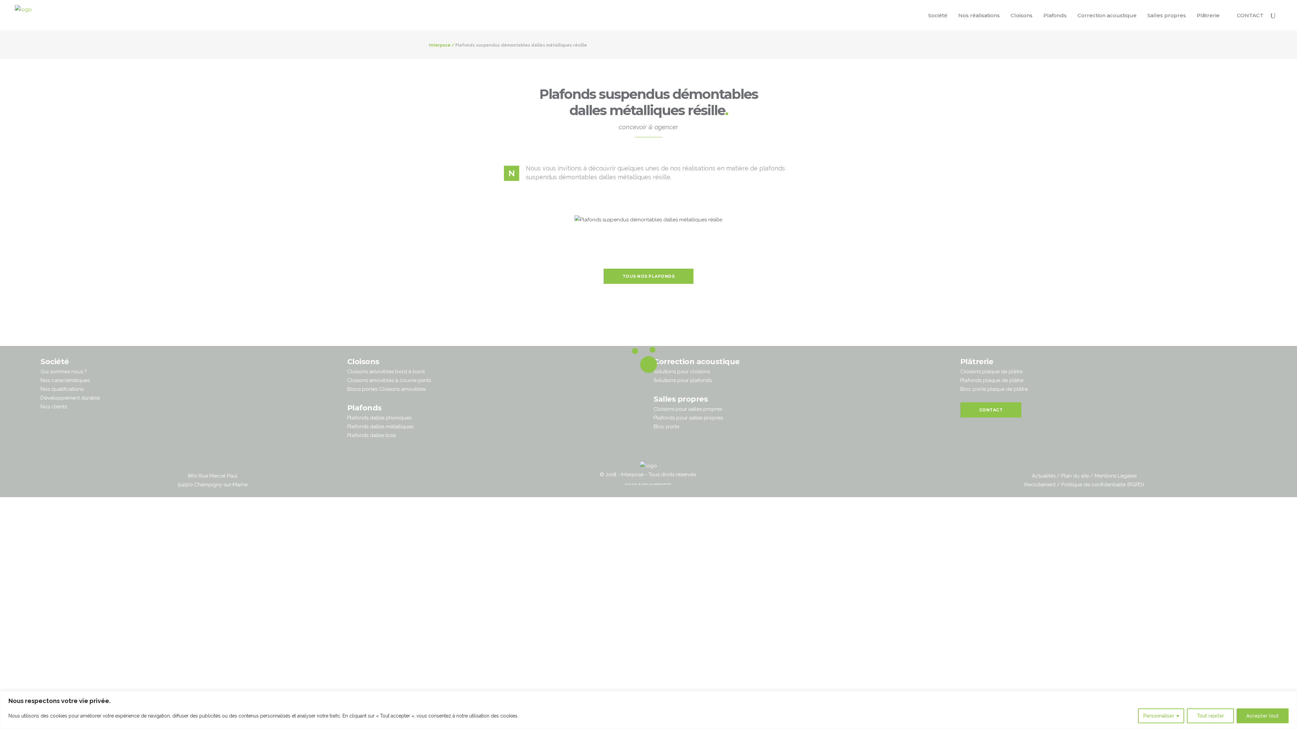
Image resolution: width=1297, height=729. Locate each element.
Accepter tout (1262, 716)
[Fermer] (1290, 697)
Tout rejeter (1210, 716)
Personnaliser (1158, 716)
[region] (648, 710)
